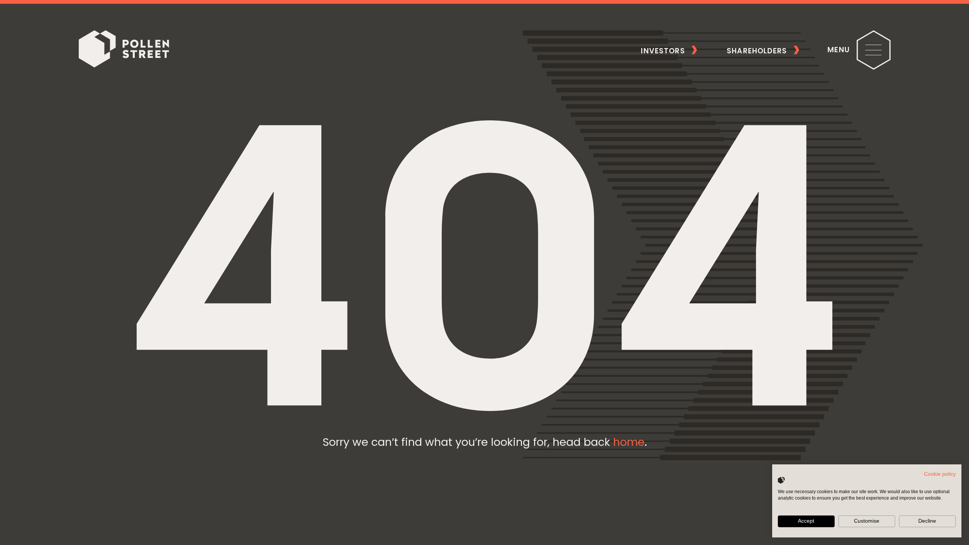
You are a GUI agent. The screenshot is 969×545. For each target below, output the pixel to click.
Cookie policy (940, 474)
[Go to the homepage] (124, 50)
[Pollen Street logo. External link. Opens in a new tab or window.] (781, 480)
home (629, 442)
